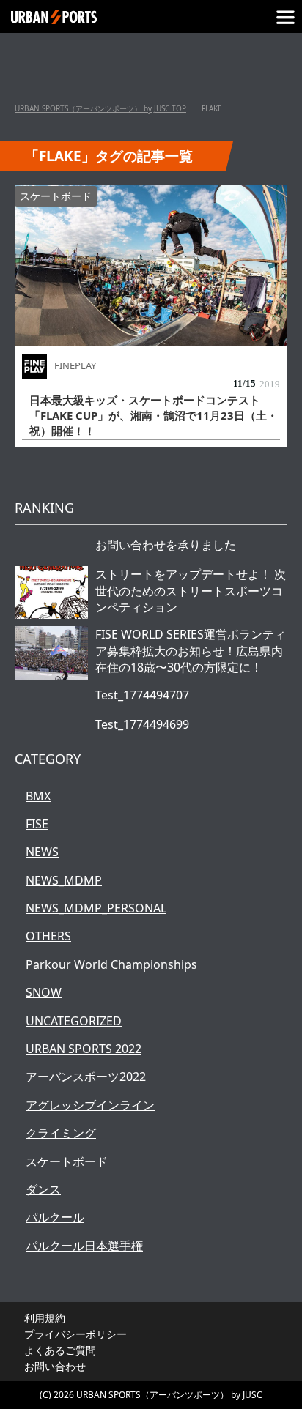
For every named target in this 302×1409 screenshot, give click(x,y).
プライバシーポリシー (75, 1334)
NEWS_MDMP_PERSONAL (96, 908)
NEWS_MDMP (64, 880)
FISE (37, 824)
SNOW (44, 992)
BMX (38, 796)
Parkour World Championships (111, 964)
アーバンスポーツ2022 (86, 1076)
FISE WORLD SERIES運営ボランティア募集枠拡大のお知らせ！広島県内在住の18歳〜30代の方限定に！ (190, 650)
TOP (100, 108)
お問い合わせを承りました (165, 545)
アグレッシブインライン (90, 1105)
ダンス (43, 1189)
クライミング (61, 1133)
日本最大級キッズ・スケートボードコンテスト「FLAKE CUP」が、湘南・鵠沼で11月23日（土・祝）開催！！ (153, 415)
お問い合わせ (55, 1366)
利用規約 (44, 1318)
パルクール (55, 1217)
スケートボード (56, 196)
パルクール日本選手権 (84, 1246)
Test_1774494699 (142, 724)
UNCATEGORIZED (74, 1021)
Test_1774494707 (142, 695)
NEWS (42, 852)
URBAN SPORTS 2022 (83, 1049)
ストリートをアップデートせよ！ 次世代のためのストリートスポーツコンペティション (190, 590)
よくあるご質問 (60, 1350)
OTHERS (48, 936)
